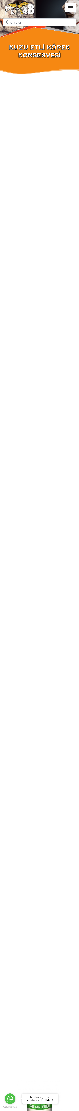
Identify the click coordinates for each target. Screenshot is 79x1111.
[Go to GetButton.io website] (10, 1107)
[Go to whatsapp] (10, 1098)
